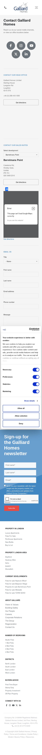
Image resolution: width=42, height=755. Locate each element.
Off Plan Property (11, 693)
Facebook (11, 45)
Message (7, 314)
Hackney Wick (10, 560)
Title (5, 257)
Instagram (21, 45)
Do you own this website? (15, 220)
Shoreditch (9, 569)
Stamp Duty (9, 687)
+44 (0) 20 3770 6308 (5, 7)
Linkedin (26, 54)
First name (7, 270)
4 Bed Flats (9, 652)
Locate (6, 189)
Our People (10, 611)
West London (10, 673)
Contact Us (9, 627)
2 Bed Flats (9, 646)
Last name (7, 280)
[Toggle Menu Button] (36, 7)
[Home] (21, 7)
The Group (9, 620)
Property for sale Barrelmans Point (18, 587)
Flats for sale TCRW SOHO (15, 593)
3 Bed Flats (9, 649)
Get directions (21, 102)
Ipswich (8, 566)
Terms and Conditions (18, 734)
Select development (11, 150)
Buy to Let (9, 545)
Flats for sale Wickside (13, 590)
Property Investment (12, 690)
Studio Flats (9, 640)
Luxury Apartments (12, 533)
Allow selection (21, 416)
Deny (21, 424)
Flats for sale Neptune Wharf (15, 581)
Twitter (16, 54)
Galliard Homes (24, 731)
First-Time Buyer (11, 684)
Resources (30, 737)
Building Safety (11, 607)
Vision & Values (11, 604)
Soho (7, 563)
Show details (29, 401)
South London (10, 666)
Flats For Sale (10, 536)
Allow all (21, 408)
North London (10, 663)
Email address (9, 291)
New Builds (9, 542)
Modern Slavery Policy (16, 737)
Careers (8, 614)
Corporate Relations (13, 617)
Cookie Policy (32, 734)
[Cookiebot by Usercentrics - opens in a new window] (29, 329)
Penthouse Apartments (13, 539)
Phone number (9, 302)
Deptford (8, 557)
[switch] (36, 377)
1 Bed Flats (9, 643)
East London (10, 669)
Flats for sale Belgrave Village (16, 584)
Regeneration (11, 624)
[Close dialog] (33, 208)
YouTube (31, 45)
